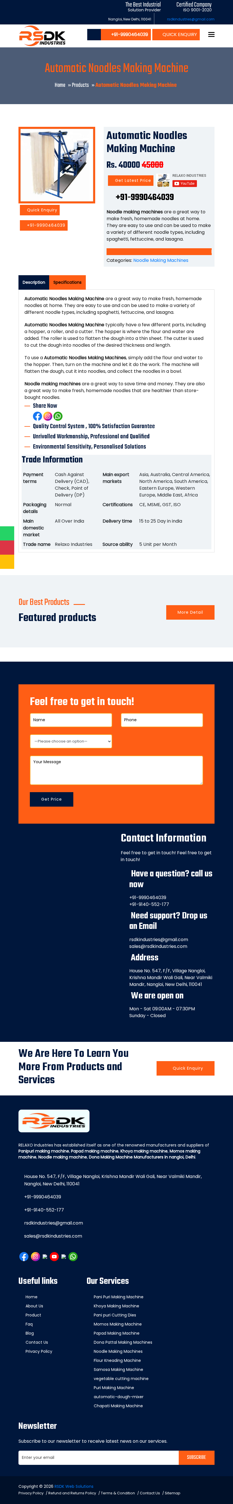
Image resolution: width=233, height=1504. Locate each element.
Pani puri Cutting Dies (115, 1315)
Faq (29, 1324)
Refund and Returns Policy (72, 1493)
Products (80, 85)
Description (34, 282)
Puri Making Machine (114, 1388)
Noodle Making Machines (160, 260)
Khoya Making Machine (116, 1306)
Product (33, 1315)
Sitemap (172, 1493)
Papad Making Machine (117, 1333)
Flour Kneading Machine (117, 1360)
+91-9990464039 (45, 225)
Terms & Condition (118, 1493)
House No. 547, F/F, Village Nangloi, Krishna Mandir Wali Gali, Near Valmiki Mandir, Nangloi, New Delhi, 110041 (170, 977)
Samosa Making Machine (118, 1369)
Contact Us (37, 1342)
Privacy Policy (39, 1351)
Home (60, 85)
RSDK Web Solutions (74, 1486)
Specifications (67, 282)
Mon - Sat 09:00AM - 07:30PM (162, 1009)
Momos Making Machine (118, 1324)
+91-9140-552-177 (149, 904)
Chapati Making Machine (118, 1406)
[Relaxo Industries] (42, 35)
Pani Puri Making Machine (118, 1297)
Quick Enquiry (179, 34)
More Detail (190, 612)
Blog (30, 1333)
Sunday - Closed (147, 1015)
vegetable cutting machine (121, 1378)
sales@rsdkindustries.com (158, 946)
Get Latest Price (132, 180)
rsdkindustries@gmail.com (191, 19)
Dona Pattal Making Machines (123, 1342)
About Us (34, 1306)
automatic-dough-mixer (118, 1397)
